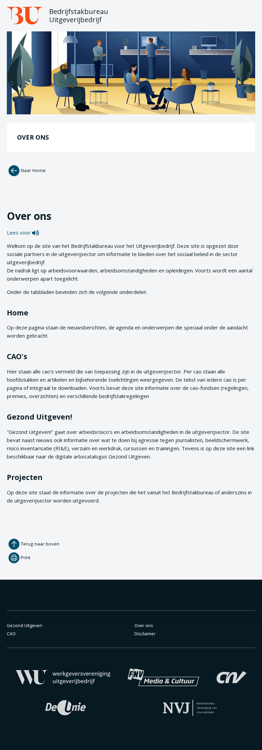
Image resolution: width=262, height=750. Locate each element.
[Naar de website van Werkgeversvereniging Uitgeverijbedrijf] (63, 676)
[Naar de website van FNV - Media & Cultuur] (163, 676)
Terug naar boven (39, 543)
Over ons (143, 625)
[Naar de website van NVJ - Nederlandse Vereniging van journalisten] (190, 707)
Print (24, 557)
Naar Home (32, 170)
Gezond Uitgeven (24, 625)
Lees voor (19, 232)
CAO (11, 634)
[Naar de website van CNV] (232, 676)
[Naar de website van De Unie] (65, 707)
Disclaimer (145, 634)
